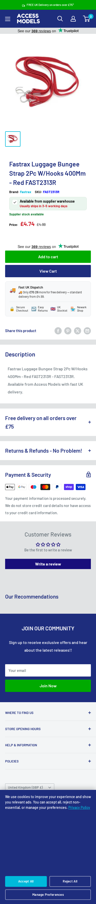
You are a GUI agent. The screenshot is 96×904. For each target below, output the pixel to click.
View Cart (48, 271)
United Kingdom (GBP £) (25, 787)
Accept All (26, 881)
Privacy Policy (79, 807)
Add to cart (48, 256)
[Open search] (60, 19)
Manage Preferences (48, 894)
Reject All (70, 881)
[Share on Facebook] (58, 330)
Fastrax (25, 192)
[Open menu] (7, 19)
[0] (86, 19)
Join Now (48, 685)
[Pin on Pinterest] (67, 330)
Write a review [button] (48, 563)
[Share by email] (87, 330)
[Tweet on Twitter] (77, 330)
